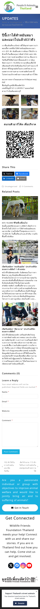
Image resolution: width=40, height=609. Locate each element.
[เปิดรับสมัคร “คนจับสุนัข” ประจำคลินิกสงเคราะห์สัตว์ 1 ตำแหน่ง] (20, 252)
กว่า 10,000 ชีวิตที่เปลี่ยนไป (14, 223)
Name (5, 392)
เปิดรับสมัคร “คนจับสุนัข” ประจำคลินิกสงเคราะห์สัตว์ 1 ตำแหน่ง (19, 268)
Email (5, 401)
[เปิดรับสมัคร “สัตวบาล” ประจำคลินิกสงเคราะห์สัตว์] (20, 314)
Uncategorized (11, 186)
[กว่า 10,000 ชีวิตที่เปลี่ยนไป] (20, 208)
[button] (37, 7)
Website (6, 411)
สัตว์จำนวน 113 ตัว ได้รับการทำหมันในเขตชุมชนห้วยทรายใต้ (26, 466)
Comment (7, 420)
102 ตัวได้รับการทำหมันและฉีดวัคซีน (8, 466)
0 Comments (27, 186)
